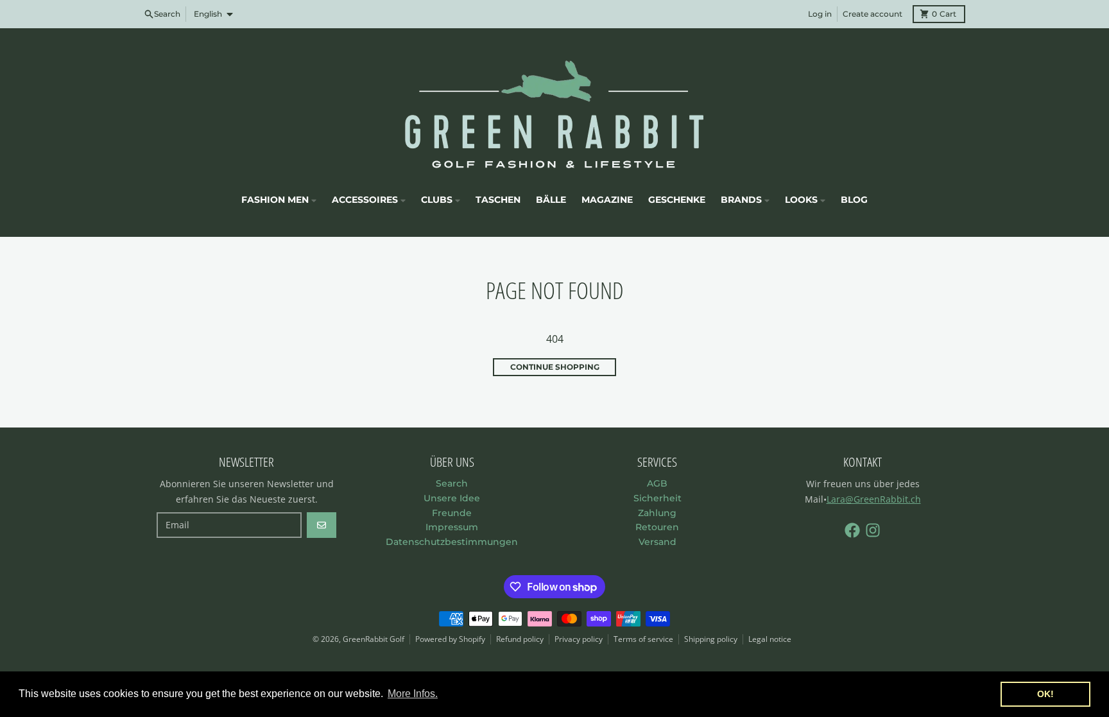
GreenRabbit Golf (373, 639)
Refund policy (520, 639)
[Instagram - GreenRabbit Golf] (873, 530)
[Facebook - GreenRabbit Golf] (852, 530)
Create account (872, 14)
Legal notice (769, 639)
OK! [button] (1045, 694)
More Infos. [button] (413, 693)
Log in (820, 14)
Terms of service (643, 639)
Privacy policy (578, 639)
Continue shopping (554, 367)
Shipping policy (710, 639)
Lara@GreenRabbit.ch (874, 499)
